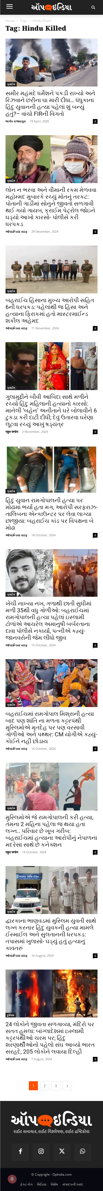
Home (10, 20)
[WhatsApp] (82, 1152)
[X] (62, 1152)
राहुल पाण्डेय (11, 431)
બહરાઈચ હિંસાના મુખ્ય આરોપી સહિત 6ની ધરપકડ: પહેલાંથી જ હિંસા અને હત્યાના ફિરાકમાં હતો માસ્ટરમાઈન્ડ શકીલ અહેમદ (49, 310)
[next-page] (67, 1085)
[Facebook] (20, 1152)
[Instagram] (41, 1152)
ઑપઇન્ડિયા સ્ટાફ (16, 231)
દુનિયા (10, 1015)
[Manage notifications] (12, 1179)
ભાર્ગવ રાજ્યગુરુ (15, 121)
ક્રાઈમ (11, 84)
